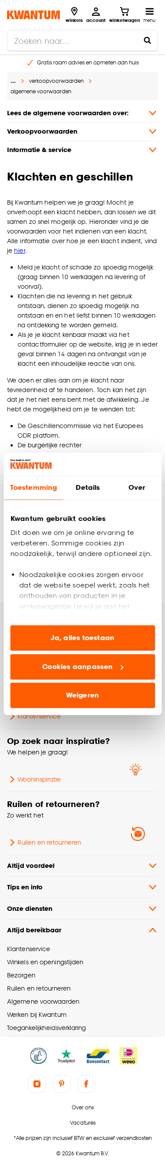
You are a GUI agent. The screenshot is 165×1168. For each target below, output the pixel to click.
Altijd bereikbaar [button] (34, 930)
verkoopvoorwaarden (56, 81)
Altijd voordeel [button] (31, 865)
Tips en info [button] (25, 887)
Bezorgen (21, 975)
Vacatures (82, 1122)
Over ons (83, 1107)
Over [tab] (136, 488)
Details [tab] (88, 488)
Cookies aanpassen (77, 666)
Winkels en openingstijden (45, 962)
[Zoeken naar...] (147, 40)
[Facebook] (86, 1084)
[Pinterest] (61, 1084)
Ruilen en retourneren (49, 842)
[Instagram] (37, 1084)
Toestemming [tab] (33, 488)
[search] (82, 40)
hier (19, 250)
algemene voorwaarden (41, 91)
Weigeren (82, 695)
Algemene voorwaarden (43, 1001)
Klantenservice (39, 716)
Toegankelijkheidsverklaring (46, 1027)
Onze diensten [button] (29, 908)
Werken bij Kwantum (36, 1014)
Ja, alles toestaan (82, 638)
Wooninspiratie (39, 779)
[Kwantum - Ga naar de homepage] (33, 15)
